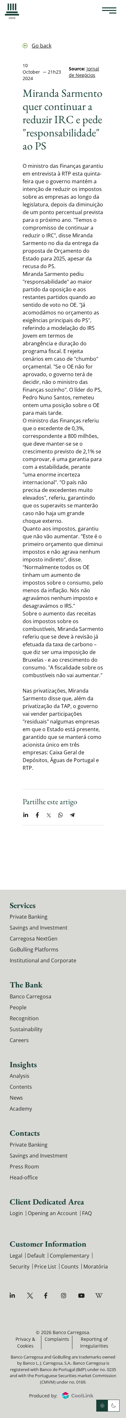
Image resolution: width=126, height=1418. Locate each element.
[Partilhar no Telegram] (72, 815)
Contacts (25, 1133)
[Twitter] (31, 1295)
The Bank (26, 984)
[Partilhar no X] (49, 815)
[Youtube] (82, 1295)
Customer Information (48, 1244)
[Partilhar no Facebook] (37, 815)
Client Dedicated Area (47, 1201)
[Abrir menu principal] (109, 11)
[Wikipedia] (99, 1295)
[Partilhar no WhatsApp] (60, 815)
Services (23, 905)
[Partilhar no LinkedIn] (25, 815)
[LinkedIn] (14, 1295)
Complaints (57, 1339)
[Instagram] (65, 1295)
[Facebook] (48, 1295)
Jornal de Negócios (84, 72)
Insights (23, 1064)
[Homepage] (12, 11)
